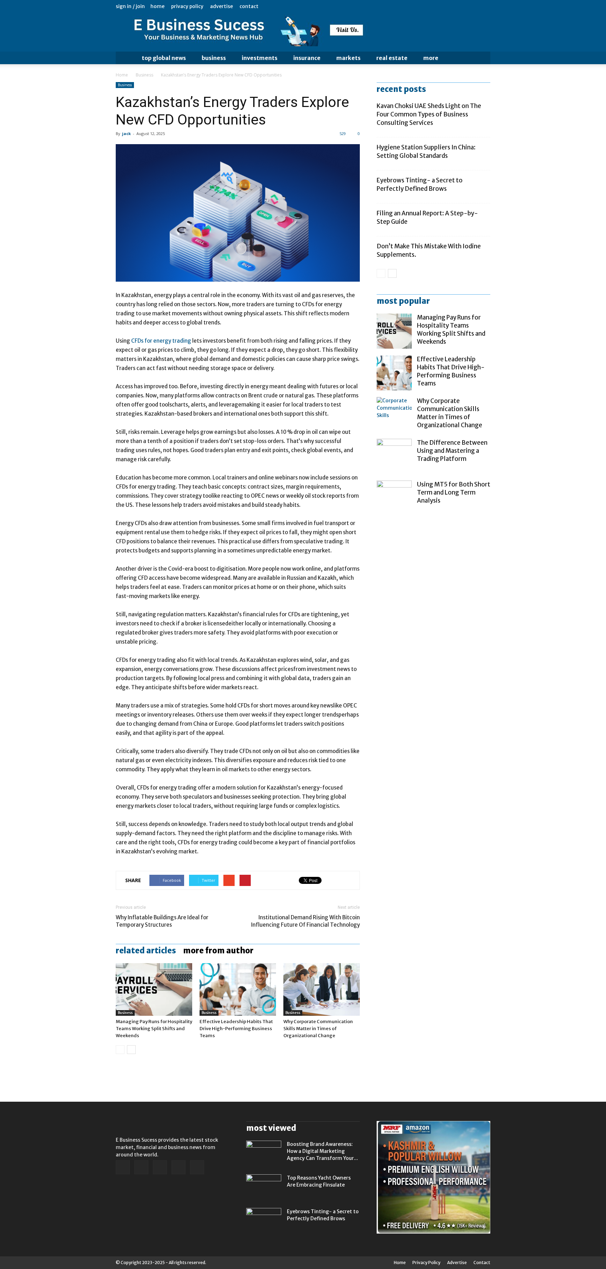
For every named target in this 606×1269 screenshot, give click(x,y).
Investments (259, 57)
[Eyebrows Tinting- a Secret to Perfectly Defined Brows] (263, 1220)
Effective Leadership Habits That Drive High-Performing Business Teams (236, 1029)
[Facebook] (438, 6)
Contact (249, 6)
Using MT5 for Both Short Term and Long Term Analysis (453, 492)
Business (214, 57)
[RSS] (462, 6)
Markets (348, 57)
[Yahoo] (485, 6)
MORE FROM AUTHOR (218, 950)
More (430, 57)
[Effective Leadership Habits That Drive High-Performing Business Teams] (238, 989)
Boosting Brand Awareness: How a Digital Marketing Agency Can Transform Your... (322, 1151)
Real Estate (392, 57)
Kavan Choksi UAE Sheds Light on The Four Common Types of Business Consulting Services (429, 114)
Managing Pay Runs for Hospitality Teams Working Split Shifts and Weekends (154, 1029)
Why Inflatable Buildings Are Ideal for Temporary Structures (162, 921)
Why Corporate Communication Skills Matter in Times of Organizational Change (318, 1029)
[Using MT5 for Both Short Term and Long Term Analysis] (394, 498)
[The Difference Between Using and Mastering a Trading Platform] (394, 456)
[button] (481, 57)
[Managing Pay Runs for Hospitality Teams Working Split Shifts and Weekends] (154, 989)
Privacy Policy (187, 6)
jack (126, 133)
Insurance (307, 57)
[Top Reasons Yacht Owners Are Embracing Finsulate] (263, 1186)
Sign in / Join (130, 6)
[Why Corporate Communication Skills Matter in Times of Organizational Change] (321, 989)
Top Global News (164, 57)
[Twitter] (473, 6)
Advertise (221, 6)
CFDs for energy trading (161, 340)
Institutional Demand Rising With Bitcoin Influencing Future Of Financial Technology (305, 921)
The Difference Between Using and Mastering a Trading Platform (452, 451)
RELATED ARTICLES (146, 950)
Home (157, 6)
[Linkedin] (450, 6)
